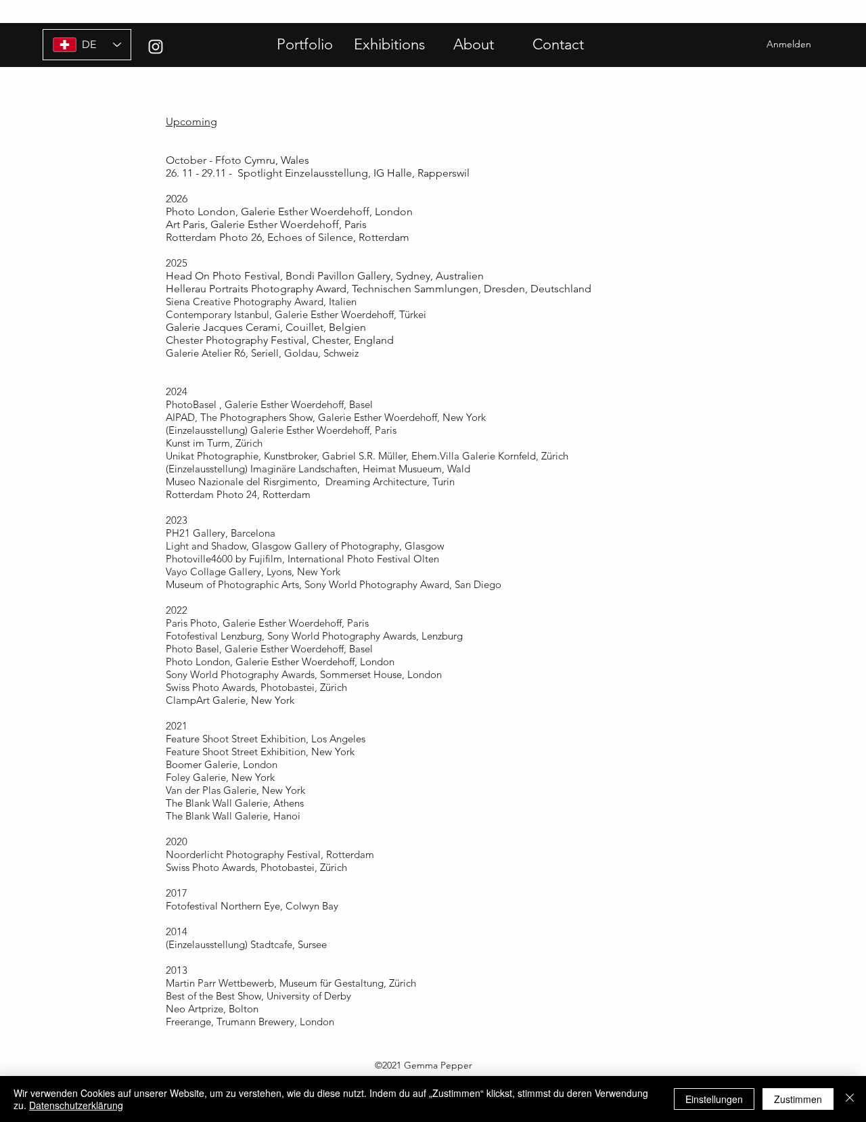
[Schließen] (850, 1099)
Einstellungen (714, 1099)
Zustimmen (798, 1099)
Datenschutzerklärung (76, 1105)
